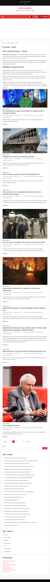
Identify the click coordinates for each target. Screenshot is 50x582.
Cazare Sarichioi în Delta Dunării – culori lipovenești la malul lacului (18, 483)
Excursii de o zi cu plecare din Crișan (12, 525)
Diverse (6, 534)
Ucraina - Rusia (6, 109)
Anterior (5, 441)
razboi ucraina (40, 115)
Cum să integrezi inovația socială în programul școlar (15, 516)
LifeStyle (6, 540)
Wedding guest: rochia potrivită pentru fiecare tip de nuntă (16, 486)
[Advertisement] (25, 28)
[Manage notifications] (3, 579)
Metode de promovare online (9, 561)
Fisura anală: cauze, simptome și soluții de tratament (15, 458)
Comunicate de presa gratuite (9, 564)
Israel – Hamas (8, 537)
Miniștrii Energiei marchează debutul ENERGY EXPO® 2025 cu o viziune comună (21, 522)
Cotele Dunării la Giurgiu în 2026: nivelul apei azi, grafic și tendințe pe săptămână (21, 460)
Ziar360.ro (5, 562)
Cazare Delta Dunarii (7, 568)
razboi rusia (33, 115)
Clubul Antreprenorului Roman (9, 569)
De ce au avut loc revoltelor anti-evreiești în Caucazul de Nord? (24, 242)
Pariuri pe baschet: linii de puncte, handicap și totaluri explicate (17, 472)
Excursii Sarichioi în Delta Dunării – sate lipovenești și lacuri (16, 480)
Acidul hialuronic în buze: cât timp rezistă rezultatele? (15, 505)
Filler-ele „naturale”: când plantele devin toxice (14, 497)
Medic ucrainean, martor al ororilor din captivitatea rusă (21, 174)
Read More (5, 124)
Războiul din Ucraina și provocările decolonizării (18, 157)
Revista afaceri (6, 566)
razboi (29, 115)
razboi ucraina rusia (7, 116)
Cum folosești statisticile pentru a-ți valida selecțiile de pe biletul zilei (18, 477)
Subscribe (45, 16)
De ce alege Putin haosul (11, 426)
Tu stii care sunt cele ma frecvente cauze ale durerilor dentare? (17, 514)
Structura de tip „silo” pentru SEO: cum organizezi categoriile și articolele (19, 474)
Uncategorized (8, 551)
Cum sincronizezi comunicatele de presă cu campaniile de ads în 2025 (19, 466)
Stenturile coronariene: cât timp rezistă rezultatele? (15, 502)
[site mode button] (31, 16)
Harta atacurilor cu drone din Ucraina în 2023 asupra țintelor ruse (24, 351)
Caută (4, 446)
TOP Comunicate (6, 571)
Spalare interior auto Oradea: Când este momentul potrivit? (17, 511)
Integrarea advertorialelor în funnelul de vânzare (14, 488)
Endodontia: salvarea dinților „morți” (12, 500)
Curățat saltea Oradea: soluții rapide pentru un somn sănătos (17, 508)
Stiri (5, 546)
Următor (28, 441)
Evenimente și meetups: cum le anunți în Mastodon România (17, 463)
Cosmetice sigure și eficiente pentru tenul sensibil (15, 519)
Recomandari (7, 543)
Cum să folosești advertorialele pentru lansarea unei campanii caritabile (19, 491)
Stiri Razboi (16, 115)
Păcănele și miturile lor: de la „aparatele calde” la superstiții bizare (18, 469)
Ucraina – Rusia (8, 548)
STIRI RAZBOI (25, 8)
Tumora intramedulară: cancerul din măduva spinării (15, 494)
